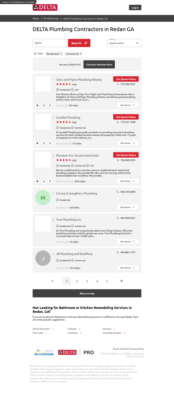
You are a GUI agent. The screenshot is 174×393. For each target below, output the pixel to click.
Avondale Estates (112, 332)
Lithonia (72, 328)
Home (36, 18)
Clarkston (73, 332)
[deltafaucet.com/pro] (76, 352)
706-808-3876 (127, 160)
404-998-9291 (127, 217)
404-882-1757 (127, 252)
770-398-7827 (127, 84)
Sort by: (112, 39)
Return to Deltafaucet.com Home (18, 2)
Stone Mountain (41, 328)
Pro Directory (51, 18)
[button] (124, 43)
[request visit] (50, 105)
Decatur (107, 328)
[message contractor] (37, 105)
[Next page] (121, 281)
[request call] (44, 105)
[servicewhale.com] (44, 352)
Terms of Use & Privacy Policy (128, 348)
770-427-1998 (127, 121)
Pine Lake (38, 332)
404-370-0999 (127, 191)
